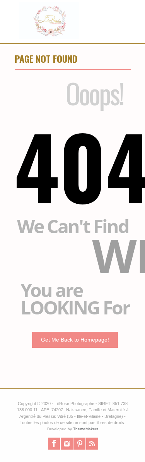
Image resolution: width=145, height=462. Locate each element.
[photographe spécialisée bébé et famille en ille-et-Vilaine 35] (45, 29)
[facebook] (54, 444)
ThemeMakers (85, 429)
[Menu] (127, 29)
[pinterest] (79, 444)
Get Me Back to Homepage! (75, 340)
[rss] (92, 444)
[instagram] (67, 444)
